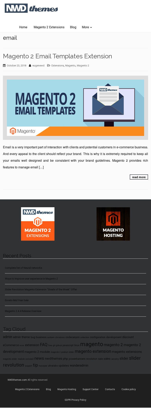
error (22, 345)
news (39, 358)
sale (100, 358)
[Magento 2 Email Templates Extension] (75, 108)
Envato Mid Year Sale (17, 300)
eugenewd (38, 65)
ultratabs (53, 365)
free (50, 345)
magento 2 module (37, 352)
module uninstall (26, 359)
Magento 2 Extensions (48, 27)
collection (84, 337)
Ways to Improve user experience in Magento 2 (31, 278)
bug (33, 337)
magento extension (93, 351)
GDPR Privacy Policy (75, 400)
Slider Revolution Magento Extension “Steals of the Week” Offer (41, 289)
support (28, 366)
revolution (91, 359)
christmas (60, 337)
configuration (97, 337)
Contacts (110, 389)
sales (107, 358)
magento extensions (127, 352)
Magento (70, 65)
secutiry (115, 359)
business (41, 337)
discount (128, 337)
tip (35, 365)
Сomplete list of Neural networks (23, 267)
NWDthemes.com (17, 380)
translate (43, 366)
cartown (50, 337)
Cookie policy (129, 389)
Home (23, 27)
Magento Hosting (66, 389)
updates (64, 365)
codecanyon (72, 337)
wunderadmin (79, 365)
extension (32, 345)
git (54, 345)
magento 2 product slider (62, 352)
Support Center (91, 389)
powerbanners (77, 358)
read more (139, 177)
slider (124, 358)
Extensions (58, 65)
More (86, 27)
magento (91, 344)
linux (76, 345)
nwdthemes (53, 358)
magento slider (10, 359)
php (65, 358)
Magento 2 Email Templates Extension (57, 56)
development (114, 337)
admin (7, 337)
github (59, 345)
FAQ (43, 344)
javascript (68, 345)
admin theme (21, 337)
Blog (73, 27)
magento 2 (113, 344)
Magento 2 (83, 65)
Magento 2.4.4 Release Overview (23, 311)
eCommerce (11, 345)
